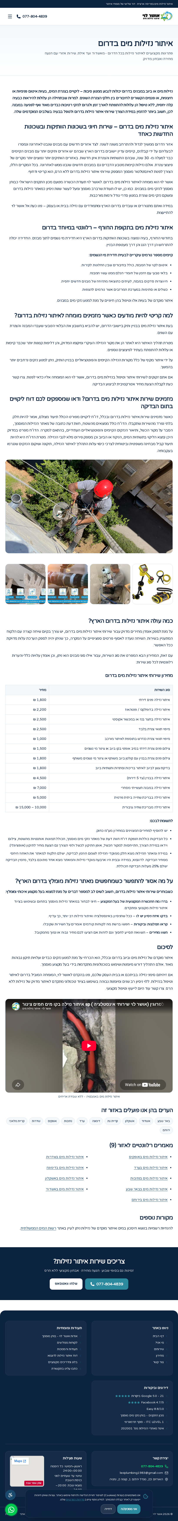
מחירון (160, 1355)
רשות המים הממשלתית (38, 1228)
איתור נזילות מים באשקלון (64, 1178)
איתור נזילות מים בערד (151, 1168)
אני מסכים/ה (129, 1509)
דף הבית (158, 1336)
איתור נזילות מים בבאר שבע (147, 1189)
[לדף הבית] (157, 16)
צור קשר (158, 1362)
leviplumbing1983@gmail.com (141, 1473)
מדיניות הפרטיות (75, 1499)
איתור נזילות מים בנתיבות (149, 1178)
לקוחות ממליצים (67, 1342)
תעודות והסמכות (67, 1349)
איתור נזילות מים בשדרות (65, 1157)
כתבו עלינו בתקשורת (64, 1368)
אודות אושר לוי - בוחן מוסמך (59, 1336)
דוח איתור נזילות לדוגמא (62, 1355)
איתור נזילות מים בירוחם (150, 1200)
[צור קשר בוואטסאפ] (11, 1510)
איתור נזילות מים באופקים (148, 1157)
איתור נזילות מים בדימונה (65, 1168)
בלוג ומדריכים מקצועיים (62, 1362)
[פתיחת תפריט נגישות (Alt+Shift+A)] (10, 1495)
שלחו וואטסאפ (66, 1283)
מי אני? (159, 1342)
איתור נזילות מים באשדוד (65, 1189)
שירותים (159, 1349)
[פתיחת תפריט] (10, 16)
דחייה (108, 1509)
